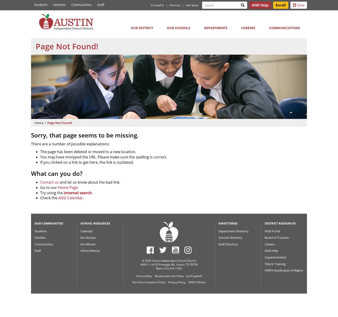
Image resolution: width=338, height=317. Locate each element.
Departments (215, 28)
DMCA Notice (197, 282)
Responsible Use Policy (169, 276)
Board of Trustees (277, 238)
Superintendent (275, 257)
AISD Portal (272, 231)
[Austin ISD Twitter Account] (163, 250)
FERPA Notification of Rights (284, 270)
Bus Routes (88, 238)
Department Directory (233, 231)
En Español (157, 5)
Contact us (49, 182)
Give (300, 5)
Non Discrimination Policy (148, 282)
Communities (81, 5)
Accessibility (144, 276)
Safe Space (192, 5)
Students (41, 5)
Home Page (68, 187)
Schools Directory (230, 238)
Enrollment (88, 244)
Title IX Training (275, 264)
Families (59, 5)
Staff (100, 5)
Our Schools (178, 28)
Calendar (86, 231)
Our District (142, 28)
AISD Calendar (70, 197)
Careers (248, 28)
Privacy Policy (176, 282)
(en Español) (194, 276)
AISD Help (271, 251)
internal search (78, 192)
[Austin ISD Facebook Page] (150, 250)
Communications (284, 28)
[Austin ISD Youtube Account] (175, 250)
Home (38, 123)
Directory (174, 5)
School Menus (90, 251)
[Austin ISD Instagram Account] (188, 250)
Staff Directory (228, 244)
